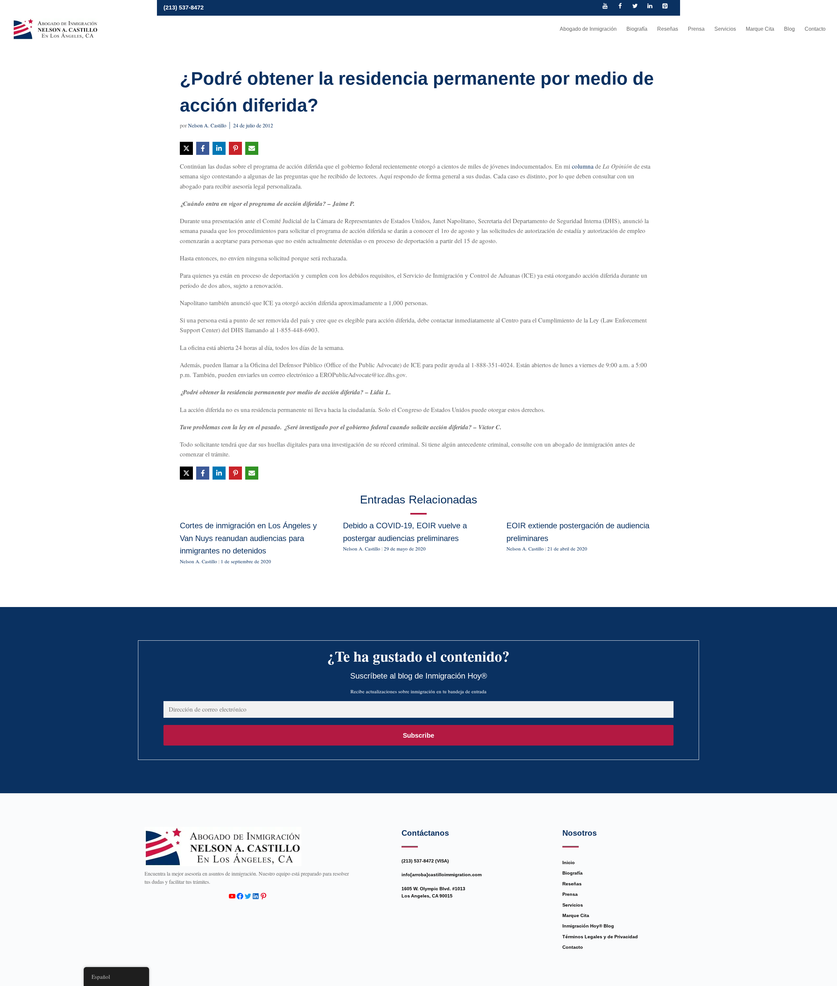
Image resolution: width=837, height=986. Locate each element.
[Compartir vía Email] (251, 148)
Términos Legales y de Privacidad (600, 936)
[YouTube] (605, 6)
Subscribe (418, 735)
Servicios (725, 29)
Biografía (636, 29)
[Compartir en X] (186, 148)
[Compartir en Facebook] (202, 148)
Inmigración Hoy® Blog (588, 925)
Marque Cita (760, 29)
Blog (789, 29)
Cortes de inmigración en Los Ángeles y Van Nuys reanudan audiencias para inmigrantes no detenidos (248, 538)
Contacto (815, 29)
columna (582, 166)
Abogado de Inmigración (588, 29)
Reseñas (667, 29)
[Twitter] (635, 6)
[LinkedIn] (650, 6)
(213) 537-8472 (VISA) (425, 860)
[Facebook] (620, 6)
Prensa (696, 29)
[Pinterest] (664, 6)
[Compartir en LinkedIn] (219, 148)
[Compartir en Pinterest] (235, 148)
